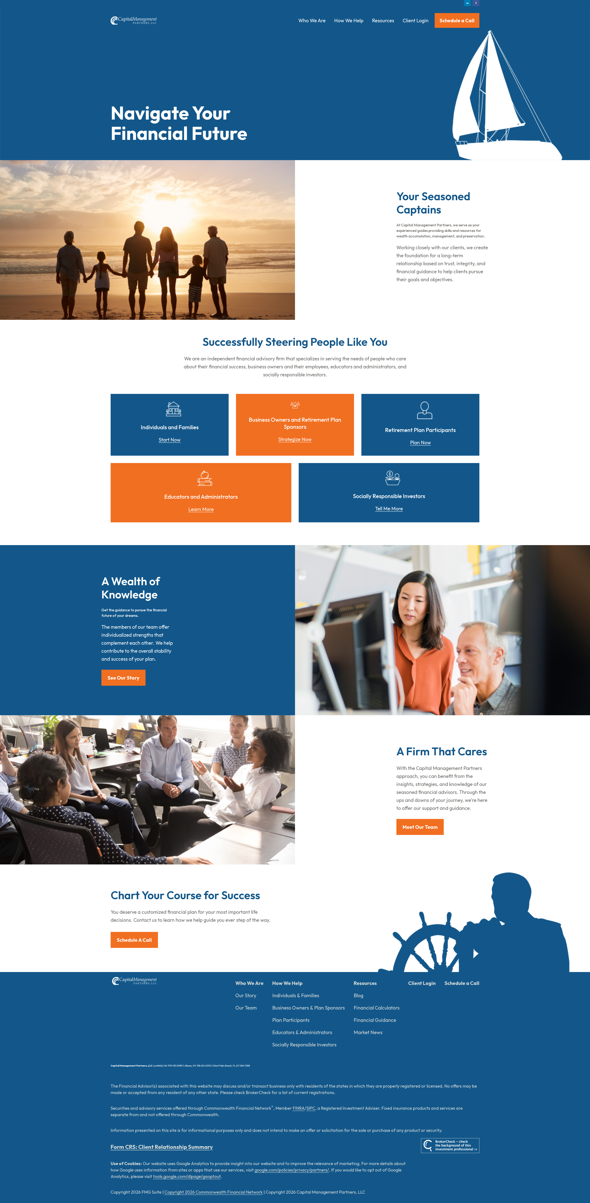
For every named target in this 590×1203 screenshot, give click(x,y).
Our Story (245, 995)
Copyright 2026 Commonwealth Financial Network (214, 1192)
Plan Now (420, 442)
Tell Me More (389, 508)
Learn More (201, 509)
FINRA (299, 1108)
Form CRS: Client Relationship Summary (162, 1146)
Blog (358, 995)
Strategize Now (295, 439)
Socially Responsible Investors (304, 1044)
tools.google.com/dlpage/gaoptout (187, 1176)
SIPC (310, 1108)
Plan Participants (290, 1020)
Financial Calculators (376, 1008)
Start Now (170, 440)
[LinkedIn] (467, 3)
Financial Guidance (375, 1020)
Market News (368, 1032)
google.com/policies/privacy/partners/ (292, 1170)
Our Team (246, 1008)
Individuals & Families (295, 995)
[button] (312, 20)
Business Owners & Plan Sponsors (308, 1008)
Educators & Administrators (302, 1032)
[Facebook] (475, 3)
